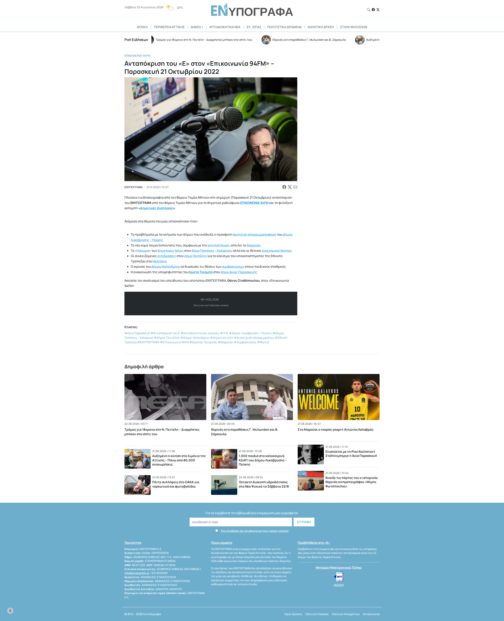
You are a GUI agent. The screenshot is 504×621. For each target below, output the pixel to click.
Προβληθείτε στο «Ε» (314, 542)
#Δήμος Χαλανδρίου (194, 338)
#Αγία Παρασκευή (137, 333)
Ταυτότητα (132, 542)
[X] (378, 9)
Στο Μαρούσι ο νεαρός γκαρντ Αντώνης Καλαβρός (335, 429)
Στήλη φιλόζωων (353, 27)
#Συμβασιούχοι (245, 342)
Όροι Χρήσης (293, 614)
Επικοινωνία (371, 614)
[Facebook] (373, 9)
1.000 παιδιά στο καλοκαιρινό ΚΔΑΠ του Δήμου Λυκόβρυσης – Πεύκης (263, 460)
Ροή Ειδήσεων (136, 39)
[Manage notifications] (10, 611)
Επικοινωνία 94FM (137, 55)
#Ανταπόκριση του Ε (165, 333)
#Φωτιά (263, 342)
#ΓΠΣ (224, 333)
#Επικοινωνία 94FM (174, 342)
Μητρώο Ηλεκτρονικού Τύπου (339, 567)
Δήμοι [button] (196, 27)
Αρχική (142, 27)
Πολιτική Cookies (317, 614)
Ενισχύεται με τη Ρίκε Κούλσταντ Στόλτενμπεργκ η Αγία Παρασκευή (351, 453)
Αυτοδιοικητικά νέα (224, 27)
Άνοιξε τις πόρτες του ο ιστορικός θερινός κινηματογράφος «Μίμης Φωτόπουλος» (351, 482)
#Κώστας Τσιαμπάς (203, 342)
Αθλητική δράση (321, 27)
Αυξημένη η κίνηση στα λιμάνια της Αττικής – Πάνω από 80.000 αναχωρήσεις (179, 460)
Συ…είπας (254, 27)
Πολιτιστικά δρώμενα (284, 27)
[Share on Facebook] (284, 187)
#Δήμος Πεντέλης (167, 338)
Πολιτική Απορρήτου (346, 614)
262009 (339, 585)
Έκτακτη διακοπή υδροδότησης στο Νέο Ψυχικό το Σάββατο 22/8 (264, 484)
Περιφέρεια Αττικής (169, 27)
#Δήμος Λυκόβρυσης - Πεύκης (250, 333)
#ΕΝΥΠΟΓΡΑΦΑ (148, 342)
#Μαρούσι (225, 342)
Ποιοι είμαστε (221, 542)
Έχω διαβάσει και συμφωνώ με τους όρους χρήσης (255, 531)
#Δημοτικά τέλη (221, 338)
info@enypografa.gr (136, 573)
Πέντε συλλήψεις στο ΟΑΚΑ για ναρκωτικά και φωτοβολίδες (175, 484)
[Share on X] (290, 187)
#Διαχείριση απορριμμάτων (254, 338)
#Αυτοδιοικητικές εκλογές (200, 333)
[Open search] (368, 9)
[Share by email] (295, 187)
